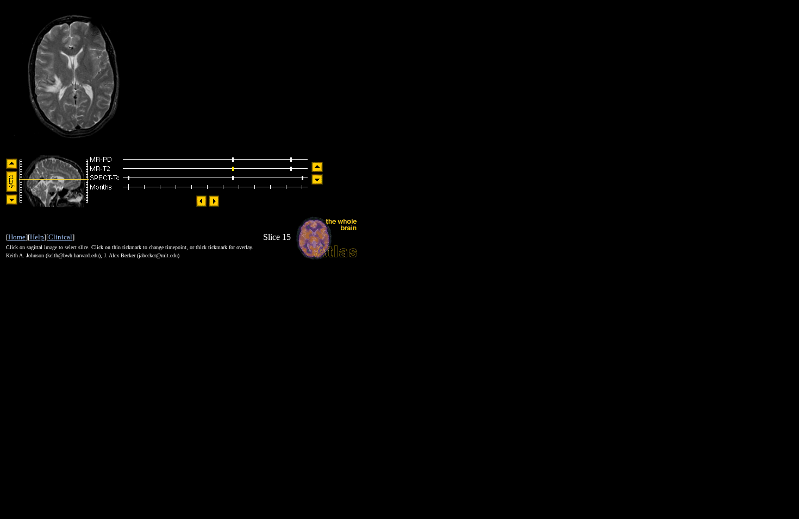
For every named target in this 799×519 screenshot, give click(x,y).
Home (17, 237)
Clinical (60, 237)
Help (37, 237)
